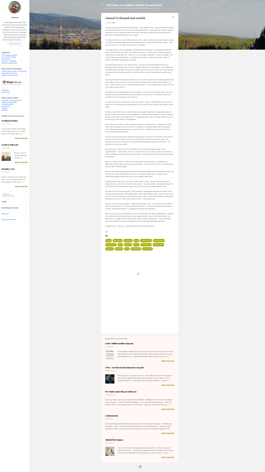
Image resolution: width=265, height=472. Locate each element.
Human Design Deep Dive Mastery (14, 71)
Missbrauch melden (9, 220)
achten (108, 241)
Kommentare (9, 196)
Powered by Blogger (148, 467)
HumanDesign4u (8, 104)
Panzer (136, 245)
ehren (136, 241)
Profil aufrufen (15, 44)
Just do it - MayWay (9, 61)
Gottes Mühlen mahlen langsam (119, 343)
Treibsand (119, 249)
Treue (127, 249)
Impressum (6, 92)
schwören (109, 249)
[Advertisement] (186, 46)
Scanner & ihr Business (10, 75)
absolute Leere (8, 169)
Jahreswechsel (146, 241)
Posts (7, 194)
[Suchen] (192, 5)
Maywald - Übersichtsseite (11, 100)
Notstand (128, 245)
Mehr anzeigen (167, 361)
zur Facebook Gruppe (9, 55)
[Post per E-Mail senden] (106, 236)
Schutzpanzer (146, 245)
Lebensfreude (111, 245)
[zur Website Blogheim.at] (12, 85)
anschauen (128, 241)
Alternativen (118, 241)
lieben (120, 245)
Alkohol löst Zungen (114, 440)
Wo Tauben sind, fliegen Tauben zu (120, 391)
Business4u (6, 59)
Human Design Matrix (9, 63)
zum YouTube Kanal (9, 57)
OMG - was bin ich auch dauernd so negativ (124, 367)
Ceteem (4, 108)
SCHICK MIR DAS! (10, 145)
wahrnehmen (135, 249)
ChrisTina (14, 17)
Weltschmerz (147, 249)
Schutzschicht (158, 245)
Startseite (5, 90)
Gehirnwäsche (111, 416)
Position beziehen (10, 121)
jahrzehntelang (159, 241)
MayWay (5, 110)
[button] (173, 17)
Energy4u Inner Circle (9, 73)
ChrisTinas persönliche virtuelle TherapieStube (134, 5)
